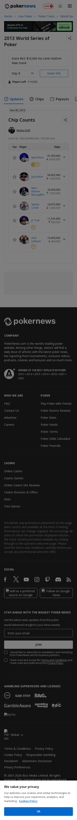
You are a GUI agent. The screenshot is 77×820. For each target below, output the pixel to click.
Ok (38, 811)
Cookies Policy (28, 801)
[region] (38, 800)
